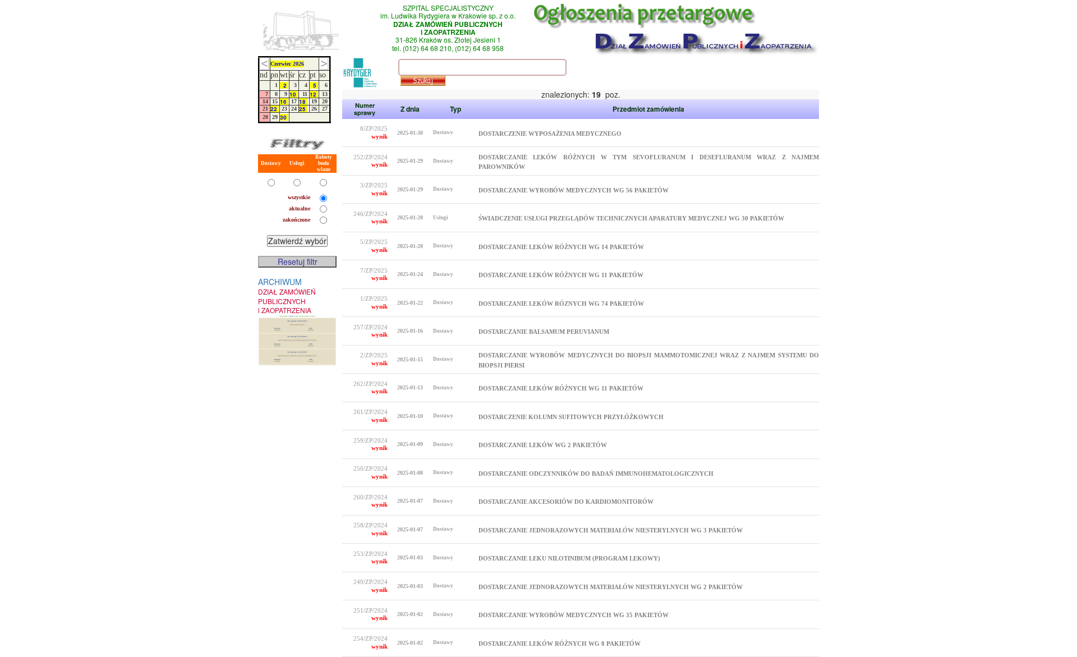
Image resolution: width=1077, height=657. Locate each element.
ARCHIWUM (287, 295)
